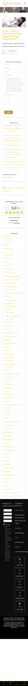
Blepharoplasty (8, 283)
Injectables (7, 436)
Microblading (8, 467)
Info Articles (9, 293)
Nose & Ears (7, 488)
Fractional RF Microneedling (13, 327)
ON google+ (19, 620)
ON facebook (19, 609)
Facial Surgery (8, 419)
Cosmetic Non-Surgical (11, 321)
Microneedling (8, 470)
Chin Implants (9, 391)
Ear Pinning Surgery (10, 371)
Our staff (9, 276)
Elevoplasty (8, 53)
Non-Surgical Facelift (10, 484)
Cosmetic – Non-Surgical (11, 314)
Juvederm (7, 449)
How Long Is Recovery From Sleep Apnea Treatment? (12, 34)
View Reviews (14, 254)
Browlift (6, 300)
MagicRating (17, 257)
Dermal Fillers (9, 324)
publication (7, 499)
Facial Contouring (9, 389)
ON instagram (20, 631)
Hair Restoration (9, 432)
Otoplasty (7, 491)
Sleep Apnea (15, 53)
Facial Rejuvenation (11, 341)
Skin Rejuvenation (9, 509)
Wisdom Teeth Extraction (11, 527)
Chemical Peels (8, 303)
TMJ (5, 520)
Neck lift (7, 415)
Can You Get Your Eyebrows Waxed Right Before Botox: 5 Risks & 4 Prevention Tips (12, 172)
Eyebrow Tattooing (9, 378)
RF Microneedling (9, 502)
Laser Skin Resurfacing (10, 460)
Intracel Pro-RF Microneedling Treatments (13, 441)
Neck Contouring (9, 474)
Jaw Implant (7, 445)
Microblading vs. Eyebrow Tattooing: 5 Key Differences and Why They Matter (13, 162)
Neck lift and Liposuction (14, 350)
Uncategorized (8, 523)
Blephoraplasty (9, 401)
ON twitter (20, 598)
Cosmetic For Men (9, 317)
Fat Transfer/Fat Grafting (12, 408)
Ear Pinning (7, 364)
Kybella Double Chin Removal (12, 456)
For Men (6, 426)
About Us (7, 270)
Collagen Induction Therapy (12, 310)
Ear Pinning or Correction (11, 367)
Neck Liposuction (9, 481)
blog (5, 286)
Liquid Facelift (8, 463)
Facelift (9, 343)
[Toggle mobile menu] (25, 3)
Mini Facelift (10, 347)
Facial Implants (8, 395)
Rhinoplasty (10, 357)
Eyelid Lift (7, 381)
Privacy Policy (13, 653)
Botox (6, 296)
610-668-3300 (9, 212)
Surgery (6, 516)
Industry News (9, 289)
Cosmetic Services (9, 338)
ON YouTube (19, 642)
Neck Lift (6, 477)
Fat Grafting (7, 422)
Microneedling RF (10, 334)
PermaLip (7, 495)
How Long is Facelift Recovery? (13, 179)
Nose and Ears (9, 354)
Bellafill (6, 279)
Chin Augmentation (9, 307)
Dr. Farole (6, 51)
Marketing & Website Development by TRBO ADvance (14, 654)
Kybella (7, 331)
